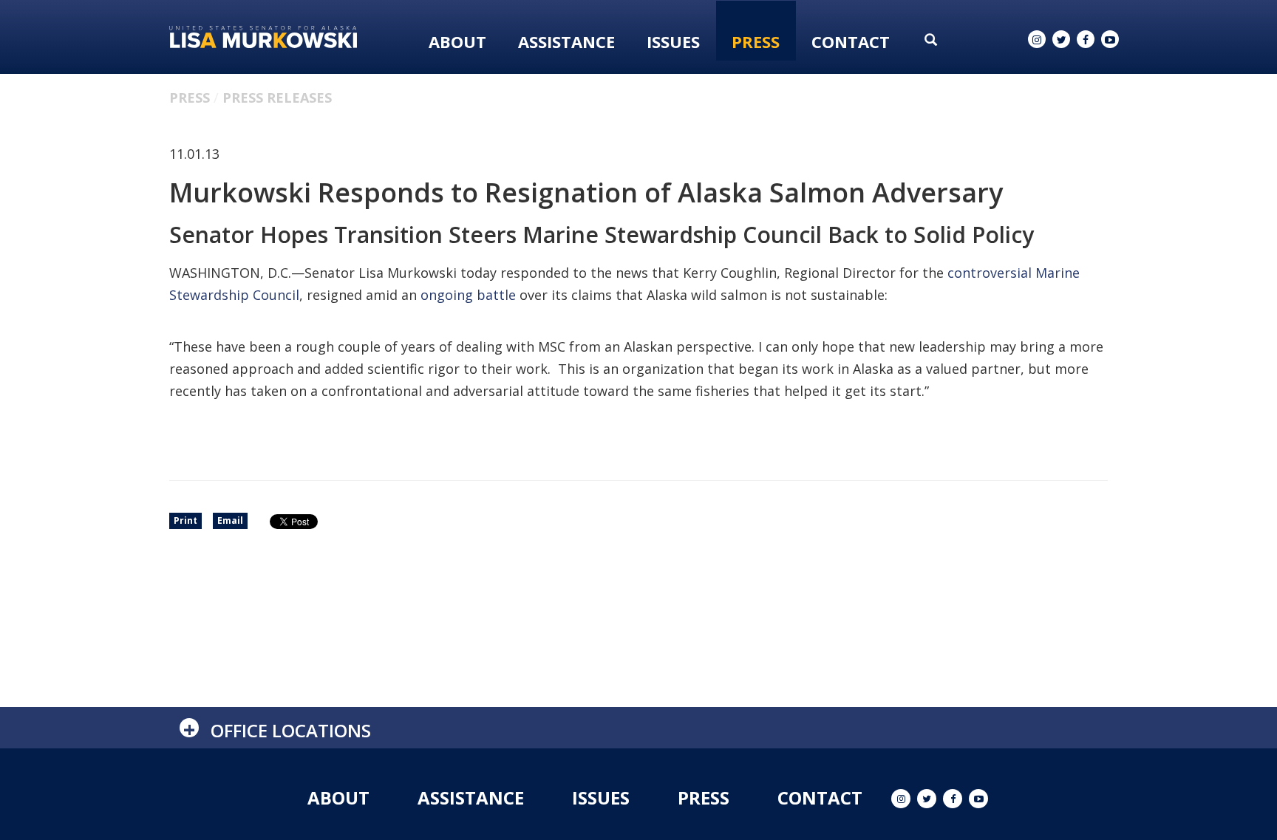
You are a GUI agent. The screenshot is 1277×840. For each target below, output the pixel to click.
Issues (673, 41)
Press (756, 41)
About (457, 41)
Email (230, 520)
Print (185, 520)
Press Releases (277, 97)
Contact (850, 41)
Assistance (566, 41)
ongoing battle (468, 295)
